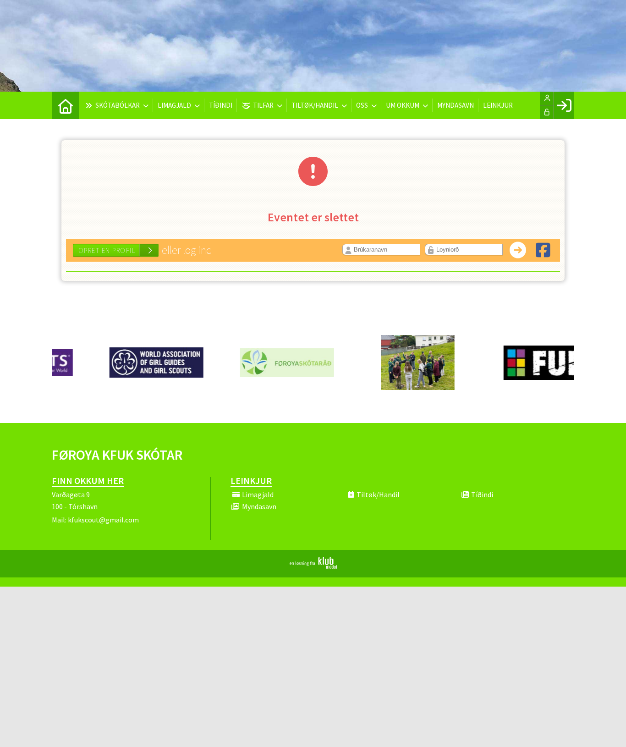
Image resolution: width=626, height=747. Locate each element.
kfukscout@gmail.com (103, 519)
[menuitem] (65, 105)
